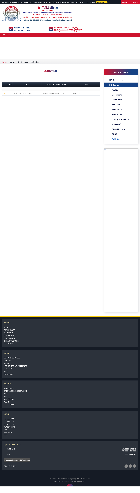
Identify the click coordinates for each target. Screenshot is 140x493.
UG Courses (114, 80)
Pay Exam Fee (101, 2)
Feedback (8, 432)
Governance (9, 330)
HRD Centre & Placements (10, 2)
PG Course (114, 85)
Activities (116, 139)
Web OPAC (116, 124)
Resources (117, 109)
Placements (9, 427)
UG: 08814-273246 (22, 28)
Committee (117, 100)
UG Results (9, 421)
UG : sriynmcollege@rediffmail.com (68, 29)
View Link (76, 93)
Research (8, 344)
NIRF (31, 2)
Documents (117, 95)
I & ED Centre (84, 2)
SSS (5, 435)
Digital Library (118, 129)
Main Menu (6, 35)
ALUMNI (92, 2)
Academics (8, 333)
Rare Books (117, 114)
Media (6, 363)
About (7, 327)
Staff (114, 134)
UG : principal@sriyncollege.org (66, 27)
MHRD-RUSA (47, 2)
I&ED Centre (9, 399)
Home (4, 62)
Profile (115, 90)
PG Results (9, 424)
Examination (9, 338)
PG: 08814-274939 (22, 30)
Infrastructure (11, 341)
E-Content (24, 2)
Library (12, 62)
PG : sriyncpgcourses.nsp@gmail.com (69, 31)
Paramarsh (38, 2)
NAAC (6, 430)
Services (116, 104)
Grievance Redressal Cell (61, 2)
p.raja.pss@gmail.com (78, 481)
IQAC (72, 2)
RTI (77, 2)
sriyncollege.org (70, 479)
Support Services (12, 358)
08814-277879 (130, 454)
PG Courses (23, 62)
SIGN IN (124, 2)
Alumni (7, 402)
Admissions (9, 335)
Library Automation (120, 119)
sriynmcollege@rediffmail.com (17, 460)
